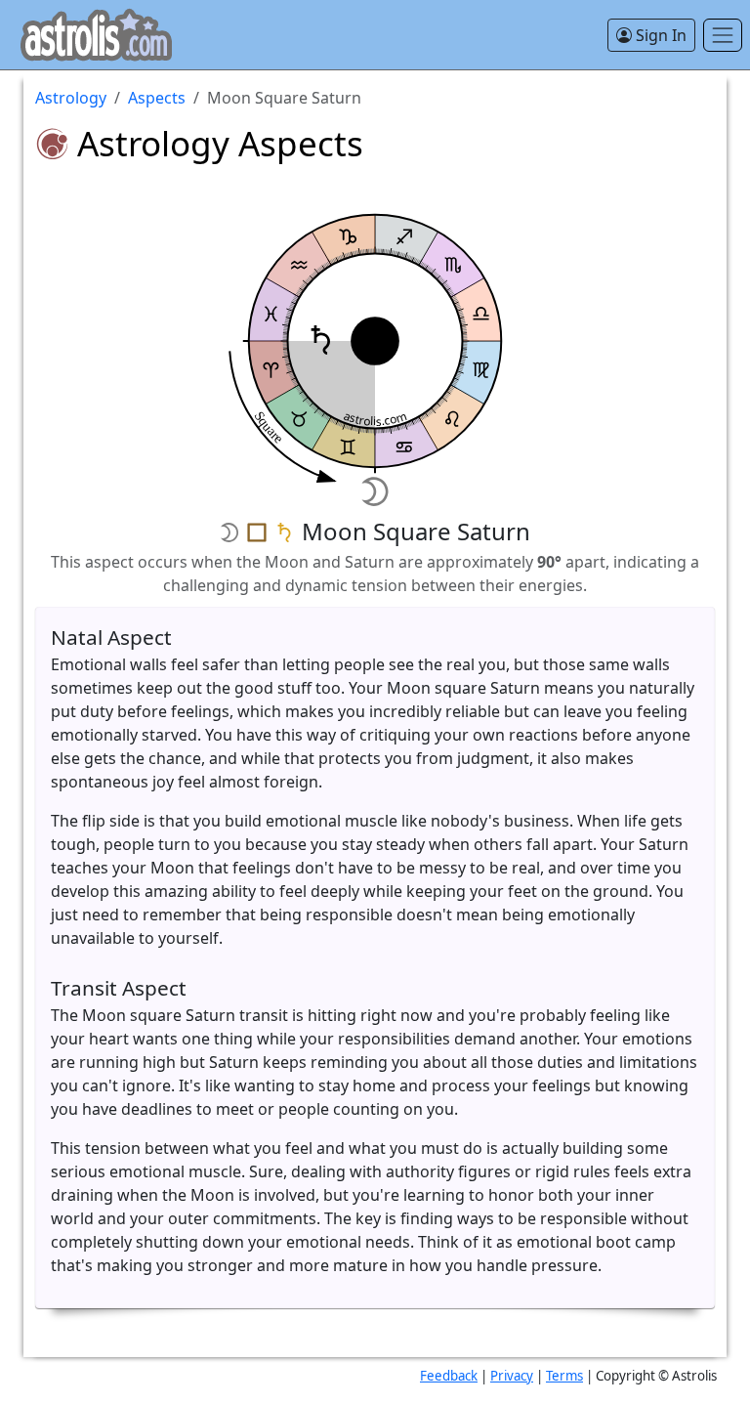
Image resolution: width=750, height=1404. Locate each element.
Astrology (70, 97)
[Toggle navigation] (722, 35)
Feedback (449, 1375)
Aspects (157, 97)
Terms (564, 1375)
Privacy (511, 1375)
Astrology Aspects (220, 143)
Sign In (659, 35)
